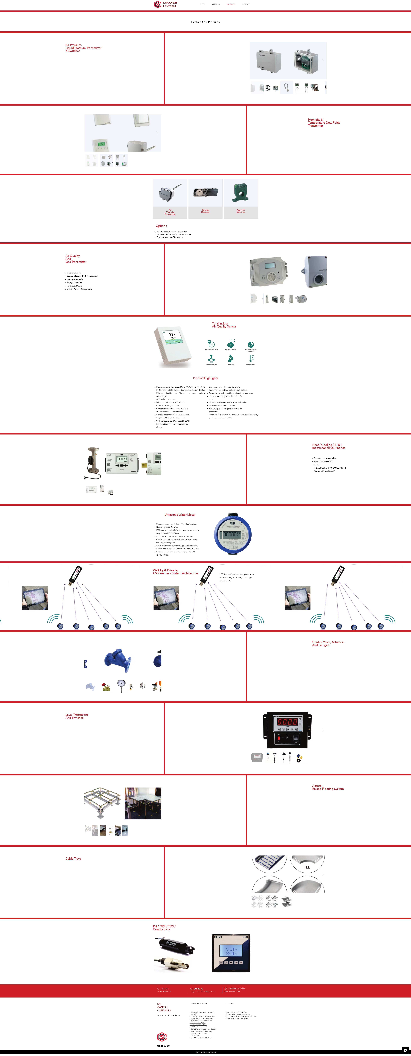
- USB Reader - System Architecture (202, 1027)
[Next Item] (323, 61)
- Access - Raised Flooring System (201, 1033)
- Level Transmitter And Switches (201, 1031)
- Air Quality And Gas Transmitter (201, 1019)
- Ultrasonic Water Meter (198, 1025)
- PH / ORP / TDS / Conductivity (200, 1037)
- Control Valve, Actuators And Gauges (203, 1029)
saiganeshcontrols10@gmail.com (203, 992)
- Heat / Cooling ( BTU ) (198, 1023)
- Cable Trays (194, 1035)
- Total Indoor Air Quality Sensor (201, 1021)
